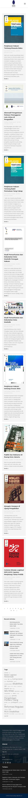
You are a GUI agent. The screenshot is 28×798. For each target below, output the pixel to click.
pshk (5, 704)
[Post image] (6, 623)
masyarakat (7, 693)
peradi (5, 702)
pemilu (14, 696)
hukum (15, 686)
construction (8, 684)
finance (9, 686)
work (23, 713)
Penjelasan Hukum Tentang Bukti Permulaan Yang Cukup (13, 189)
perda (9, 702)
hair (12, 686)
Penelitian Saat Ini (12, 122)
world (6, 716)
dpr (5, 686)
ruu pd (16, 713)
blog (11, 679)
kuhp (13, 688)
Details (6, 78)
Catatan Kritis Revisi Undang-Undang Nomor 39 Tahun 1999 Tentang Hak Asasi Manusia (17, 656)
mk (11, 693)
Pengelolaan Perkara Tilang (11, 699)
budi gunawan (17, 679)
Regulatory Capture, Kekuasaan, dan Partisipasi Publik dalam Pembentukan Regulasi (16, 634)
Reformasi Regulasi (13, 707)
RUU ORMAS (11, 713)
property (20, 702)
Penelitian (13, 50)
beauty (5, 679)
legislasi (22, 691)
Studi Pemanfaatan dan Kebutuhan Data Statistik (13, 320)
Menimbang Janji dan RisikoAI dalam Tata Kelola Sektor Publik (16, 624)
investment (19, 686)
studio (19, 713)
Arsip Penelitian (7, 50)
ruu (9, 709)
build (5, 681)
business (10, 681)
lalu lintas (9, 691)
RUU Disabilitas (11, 711)
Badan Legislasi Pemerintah (10, 676)
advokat (6, 672)
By (18, 50)
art (9, 672)
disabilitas (17, 684)
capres (15, 681)
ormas (18, 693)
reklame (6, 709)
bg (8, 679)
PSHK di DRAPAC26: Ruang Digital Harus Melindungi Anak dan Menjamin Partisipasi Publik (16, 645)
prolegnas (14, 702)
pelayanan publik (7, 695)
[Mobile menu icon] (25, 4)
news (14, 693)
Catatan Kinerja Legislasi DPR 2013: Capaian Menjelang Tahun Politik (14, 572)
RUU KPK (6, 714)
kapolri (6, 688)
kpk (11, 688)
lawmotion (17, 691)
